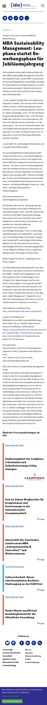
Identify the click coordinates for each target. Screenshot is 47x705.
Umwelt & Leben (9, 659)
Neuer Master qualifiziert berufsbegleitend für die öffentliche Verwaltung (21, 614)
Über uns (28, 650)
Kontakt (28, 659)
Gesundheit (7, 656)
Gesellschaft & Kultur (11, 653)
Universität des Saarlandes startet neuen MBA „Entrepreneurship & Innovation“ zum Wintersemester (22, 547)
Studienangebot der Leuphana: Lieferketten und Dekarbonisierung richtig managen (24, 464)
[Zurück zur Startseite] (23, 6)
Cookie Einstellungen (32, 662)
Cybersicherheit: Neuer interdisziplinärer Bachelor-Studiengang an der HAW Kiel (24, 580)
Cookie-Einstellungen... (11, 696)
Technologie (8, 649)
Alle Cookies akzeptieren (12, 701)
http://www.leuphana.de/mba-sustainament (22, 311)
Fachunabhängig (9, 665)
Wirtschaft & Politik (11, 662)
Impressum (29, 653)
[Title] (16, 18)
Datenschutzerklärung (33, 656)
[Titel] (5, 18)
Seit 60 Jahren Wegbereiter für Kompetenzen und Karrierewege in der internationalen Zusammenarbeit (24, 506)
